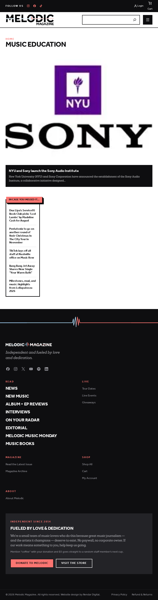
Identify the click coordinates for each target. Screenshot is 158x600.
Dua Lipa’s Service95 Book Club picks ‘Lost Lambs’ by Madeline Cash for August (22, 216)
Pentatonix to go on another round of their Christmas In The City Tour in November (21, 235)
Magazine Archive (16, 471)
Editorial (16, 428)
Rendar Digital (91, 594)
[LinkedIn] (46, 369)
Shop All (87, 464)
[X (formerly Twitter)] (23, 369)
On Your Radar (23, 420)
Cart (84, 471)
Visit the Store (74, 563)
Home (10, 39)
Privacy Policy (119, 595)
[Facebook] (34, 5)
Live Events (89, 396)
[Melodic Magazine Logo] (30, 19)
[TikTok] (41, 5)
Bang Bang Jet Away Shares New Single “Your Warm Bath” (22, 269)
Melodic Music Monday (31, 436)
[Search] (135, 20)
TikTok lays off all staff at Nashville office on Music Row (21, 254)
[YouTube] (31, 369)
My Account (89, 478)
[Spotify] (38, 369)
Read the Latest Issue (19, 464)
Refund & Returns (142, 595)
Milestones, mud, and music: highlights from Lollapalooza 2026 (22, 286)
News (12, 388)
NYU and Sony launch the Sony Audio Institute (44, 171)
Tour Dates (89, 389)
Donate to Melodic (32, 563)
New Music (17, 396)
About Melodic (15, 498)
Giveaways (89, 402)
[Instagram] (28, 5)
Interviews (18, 412)
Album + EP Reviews (27, 404)
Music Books (20, 443)
